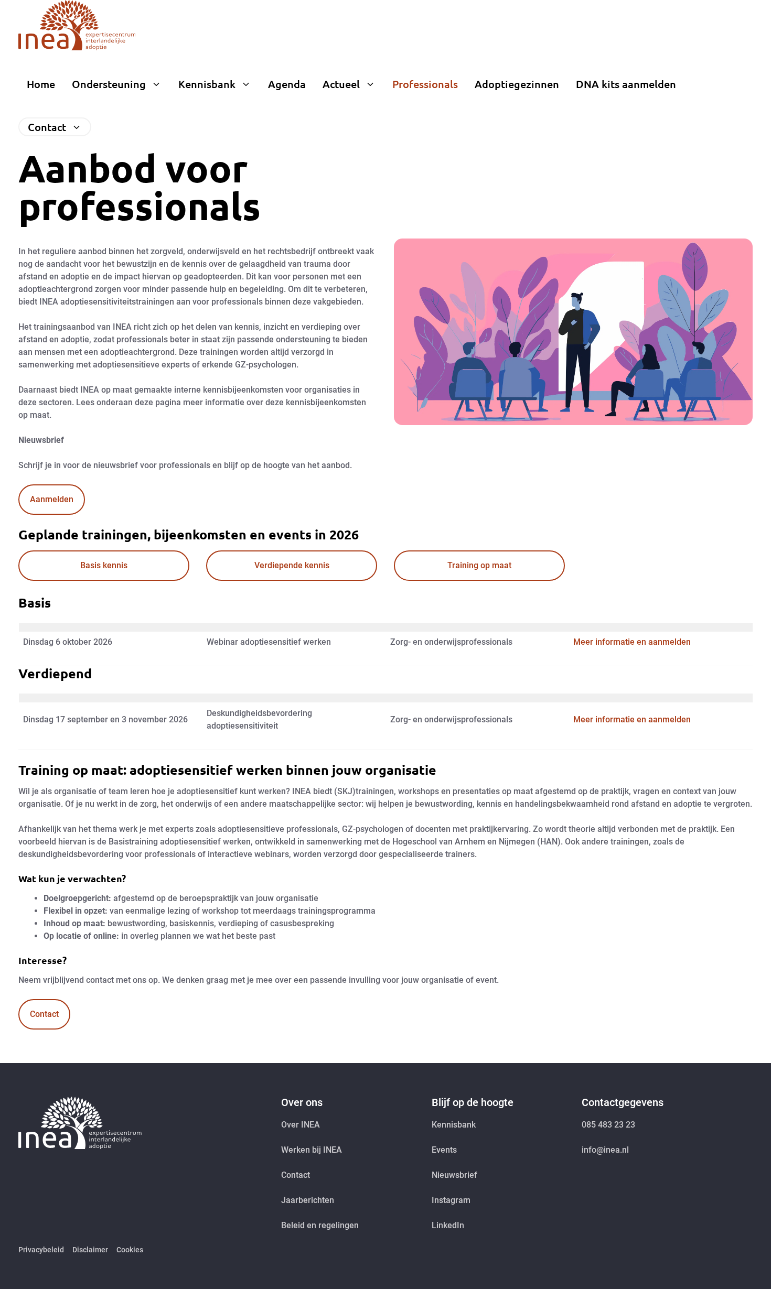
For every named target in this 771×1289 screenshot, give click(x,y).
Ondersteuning (109, 84)
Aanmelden (51, 499)
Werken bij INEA (311, 1150)
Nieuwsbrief (454, 1175)
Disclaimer (90, 1249)
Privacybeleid (41, 1249)
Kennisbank (206, 84)
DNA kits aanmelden (626, 84)
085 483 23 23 (608, 1125)
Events (444, 1150)
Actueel (341, 84)
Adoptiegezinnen (517, 84)
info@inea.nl (605, 1150)
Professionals (425, 84)
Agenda (287, 84)
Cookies (129, 1249)
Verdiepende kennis (291, 565)
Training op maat (479, 565)
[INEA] (76, 25)
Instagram (451, 1200)
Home (41, 84)
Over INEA (300, 1125)
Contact (47, 127)
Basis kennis (103, 565)
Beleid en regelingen (320, 1225)
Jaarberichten (307, 1200)
